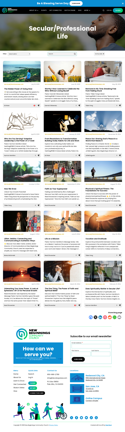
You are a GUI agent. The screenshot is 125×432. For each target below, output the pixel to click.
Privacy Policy (53, 425)
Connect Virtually (92, 401)
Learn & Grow (18, 381)
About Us (17, 377)
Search (31, 374)
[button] (34, 10)
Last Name (95, 350)
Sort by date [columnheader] (98, 54)
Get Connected (55, 10)
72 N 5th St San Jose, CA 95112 (92, 390)
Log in (109, 10)
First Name (75, 350)
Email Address (77, 343)
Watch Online (69, 10)
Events (44, 10)
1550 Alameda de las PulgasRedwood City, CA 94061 (95, 379)
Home (15, 374)
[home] (9, 10)
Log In (30, 377)
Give (79, 10)
